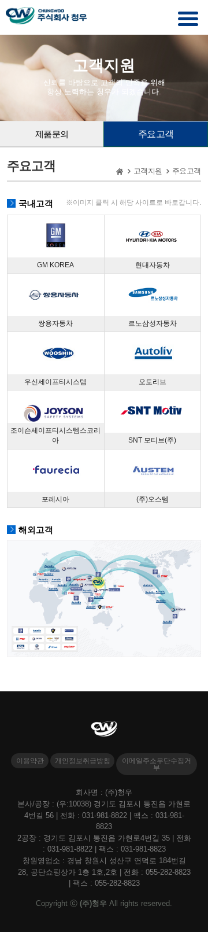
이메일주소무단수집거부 (156, 764)
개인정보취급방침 (82, 761)
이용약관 (30, 761)
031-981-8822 (104, 815)
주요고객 (156, 134)
